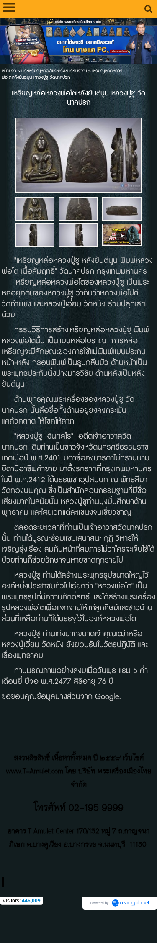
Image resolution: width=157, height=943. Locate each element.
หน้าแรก (9, 71)
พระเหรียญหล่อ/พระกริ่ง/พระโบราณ (54, 71)
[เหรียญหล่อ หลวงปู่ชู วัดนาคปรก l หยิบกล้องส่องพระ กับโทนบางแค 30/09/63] (122, 234)
